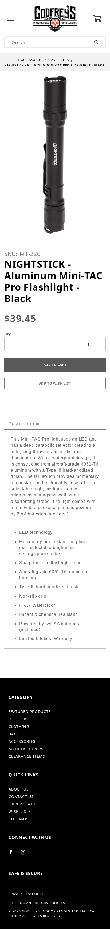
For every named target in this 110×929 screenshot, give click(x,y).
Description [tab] (21, 424)
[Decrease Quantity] (21, 344)
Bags (14, 733)
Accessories (22, 741)
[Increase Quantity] (89, 344)
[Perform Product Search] (96, 42)
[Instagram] (25, 854)
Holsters (19, 719)
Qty (7, 334)
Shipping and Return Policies (37, 903)
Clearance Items (27, 756)
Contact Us (21, 796)
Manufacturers (26, 748)
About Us (19, 789)
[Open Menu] (11, 18)
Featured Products (30, 711)
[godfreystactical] (55, 18)
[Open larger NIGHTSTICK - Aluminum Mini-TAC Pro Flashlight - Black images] (55, 158)
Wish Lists (20, 811)
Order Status (23, 803)
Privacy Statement (26, 894)
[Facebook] (13, 854)
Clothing (19, 726)
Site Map (18, 818)
